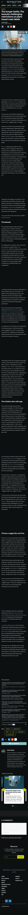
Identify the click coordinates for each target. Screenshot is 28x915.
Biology (7, 777)
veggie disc (5, 580)
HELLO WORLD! (5, 878)
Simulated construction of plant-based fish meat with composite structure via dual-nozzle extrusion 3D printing (13, 684)
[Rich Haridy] (3, 751)
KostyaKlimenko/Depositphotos (16, 55)
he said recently (5, 217)
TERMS (3, 888)
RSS (2, 894)
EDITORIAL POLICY (5, 884)
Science (3, 9)
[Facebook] (2, 27)
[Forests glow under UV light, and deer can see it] (14, 782)
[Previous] (3, 789)
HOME (19, 5)
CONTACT (3, 892)
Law (13, 731)
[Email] (14, 27)
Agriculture (16, 728)
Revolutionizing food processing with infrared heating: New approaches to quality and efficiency (14, 696)
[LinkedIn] (8, 27)
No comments (15, 743)
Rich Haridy (10, 750)
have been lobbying (12, 69)
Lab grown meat (10, 734)
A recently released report (8, 625)
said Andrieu (13, 568)
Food (7, 731)
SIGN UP (14, 5)
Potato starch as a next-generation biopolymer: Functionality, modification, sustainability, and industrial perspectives (14, 703)
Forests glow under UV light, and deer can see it (13, 791)
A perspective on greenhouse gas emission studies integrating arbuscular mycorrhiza (13, 691)
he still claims (12, 207)
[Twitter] (5, 27)
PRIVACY (3, 890)
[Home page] (14, 2)
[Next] (24, 789)
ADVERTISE (4, 886)
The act (3, 146)
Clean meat (21, 731)
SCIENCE (3, 5)
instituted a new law (13, 102)
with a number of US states (15, 75)
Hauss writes (10, 366)
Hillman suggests (10, 136)
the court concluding (13, 464)
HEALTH (9, 5)
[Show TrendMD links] (25, 724)
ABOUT (3, 882)
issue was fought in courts (8, 458)
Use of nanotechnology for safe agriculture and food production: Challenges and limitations (13, 710)
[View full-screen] (26, 32)
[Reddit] (11, 27)
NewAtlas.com (18, 880)
